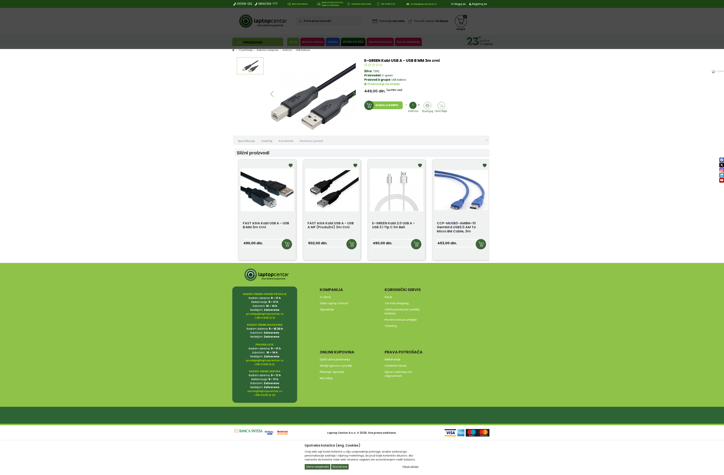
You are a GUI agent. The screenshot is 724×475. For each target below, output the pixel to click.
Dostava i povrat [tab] (311, 141)
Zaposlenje (327, 309)
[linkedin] (721, 175)
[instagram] (721, 170)
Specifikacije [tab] (246, 141)
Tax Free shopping (397, 303)
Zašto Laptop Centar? (334, 303)
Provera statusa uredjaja (401, 320)
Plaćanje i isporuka (332, 372)
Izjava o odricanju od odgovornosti (398, 374)
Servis (388, 297)
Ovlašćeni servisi (395, 366)
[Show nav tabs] (486, 140)
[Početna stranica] (233, 50)
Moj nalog (326, 378)
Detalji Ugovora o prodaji (336, 366)
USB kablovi (303, 50)
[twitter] (721, 165)
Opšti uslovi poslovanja (335, 359)
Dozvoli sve (340, 467)
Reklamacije (392, 359)
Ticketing (391, 326)
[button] (272, 94)
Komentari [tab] (286, 141)
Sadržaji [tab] (267, 141)
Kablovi (287, 50)
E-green (387, 75)
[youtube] (721, 180)
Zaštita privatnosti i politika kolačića (402, 311)
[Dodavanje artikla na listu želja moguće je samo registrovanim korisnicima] (441, 105)
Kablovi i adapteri (267, 50)
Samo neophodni (317, 467)
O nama (325, 297)
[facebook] (721, 160)
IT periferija (246, 50)
